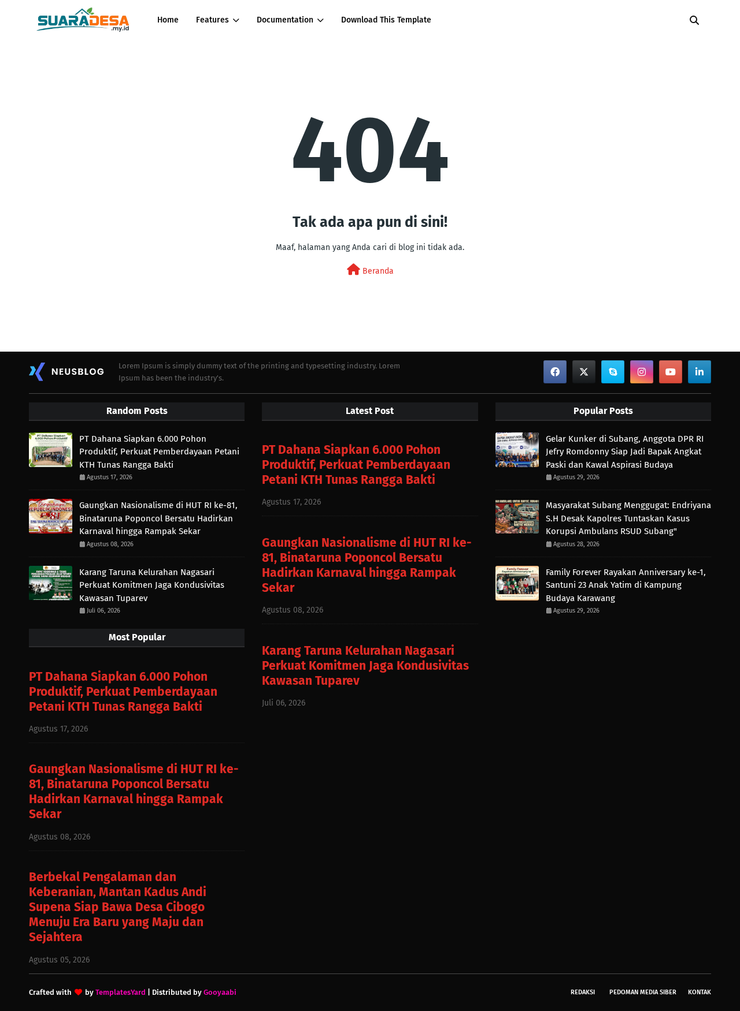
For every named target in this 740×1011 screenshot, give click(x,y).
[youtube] (670, 371)
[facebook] (555, 371)
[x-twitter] (583, 371)
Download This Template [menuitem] (386, 20)
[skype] (612, 371)
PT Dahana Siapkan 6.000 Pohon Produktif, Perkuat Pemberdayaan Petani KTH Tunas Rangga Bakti (159, 452)
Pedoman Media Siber (642, 992)
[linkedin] (699, 371)
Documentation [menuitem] (285, 20)
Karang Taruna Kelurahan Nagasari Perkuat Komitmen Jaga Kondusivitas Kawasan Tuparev (151, 585)
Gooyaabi (220, 992)
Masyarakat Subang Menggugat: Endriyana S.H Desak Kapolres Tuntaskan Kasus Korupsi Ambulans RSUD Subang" (628, 518)
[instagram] (641, 371)
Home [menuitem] (168, 20)
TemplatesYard (120, 992)
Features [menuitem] (212, 20)
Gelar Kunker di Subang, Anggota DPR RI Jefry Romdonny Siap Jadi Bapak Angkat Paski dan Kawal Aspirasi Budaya (625, 452)
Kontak (699, 992)
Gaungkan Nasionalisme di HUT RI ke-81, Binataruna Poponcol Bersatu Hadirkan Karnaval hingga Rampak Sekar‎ (158, 518)
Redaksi (583, 992)
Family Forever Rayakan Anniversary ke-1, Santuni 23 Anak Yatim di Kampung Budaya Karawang (626, 585)
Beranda (377, 271)
